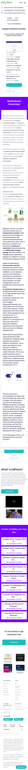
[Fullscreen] (20, 517)
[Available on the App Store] (8, 719)
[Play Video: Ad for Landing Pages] (14, 513)
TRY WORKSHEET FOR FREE (14, 543)
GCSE (11, 55)
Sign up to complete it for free (13, 85)
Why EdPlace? (7, 683)
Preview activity (14, 458)
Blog (16, 683)
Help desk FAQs (18, 706)
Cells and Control (11, 78)
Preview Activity (10, 91)
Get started (9, 491)
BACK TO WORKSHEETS (14, 24)
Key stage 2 (18, 692)
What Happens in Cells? (13, 76)
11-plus (16, 699)
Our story (6, 688)
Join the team (7, 694)
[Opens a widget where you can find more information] (21, 767)
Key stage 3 (18, 694)
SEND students (7, 712)
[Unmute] (14, 517)
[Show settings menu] (17, 517)
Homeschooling (7, 709)
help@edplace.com (19, 709)
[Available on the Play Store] (19, 719)
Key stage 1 (17, 689)
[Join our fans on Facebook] (22, 729)
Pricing (5, 685)
